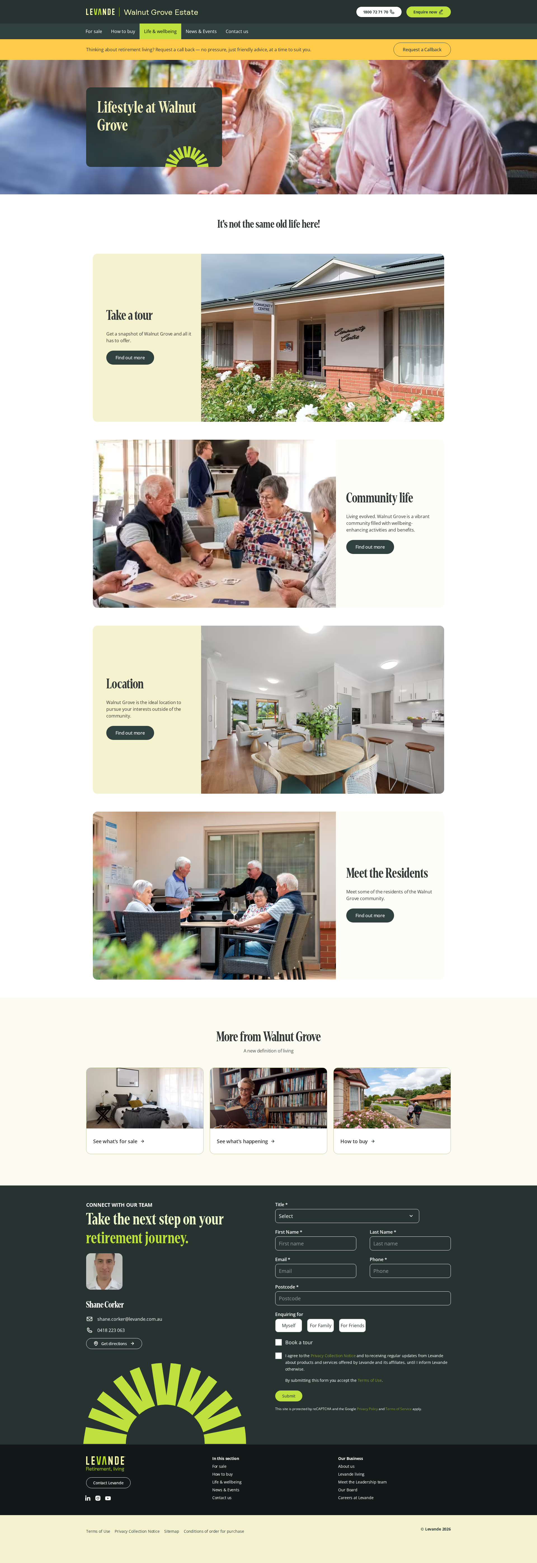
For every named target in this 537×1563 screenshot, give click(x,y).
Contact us (237, 31)
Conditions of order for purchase (214, 1531)
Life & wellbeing (160, 31)
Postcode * (287, 1287)
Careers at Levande (355, 1497)
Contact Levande (108, 1482)
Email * (282, 1259)
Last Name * (383, 1232)
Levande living (351, 1474)
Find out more (130, 358)
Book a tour (299, 1342)
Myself (288, 1325)
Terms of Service (398, 1408)
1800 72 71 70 (375, 12)
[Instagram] (98, 1498)
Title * (281, 1204)
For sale (94, 31)
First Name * (288, 1232)
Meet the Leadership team (362, 1482)
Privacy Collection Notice (333, 1355)
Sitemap (171, 1531)
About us (346, 1466)
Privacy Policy (367, 1408)
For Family (320, 1325)
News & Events (201, 31)
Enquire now (425, 12)
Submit (288, 1396)
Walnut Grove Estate (161, 12)
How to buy (123, 31)
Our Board (347, 1489)
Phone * (378, 1259)
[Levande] (100, 13)
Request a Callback (422, 49)
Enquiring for (289, 1314)
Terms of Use (370, 1380)
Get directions (114, 1343)
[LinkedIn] (88, 1498)
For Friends (352, 1325)
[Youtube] (108, 1498)
